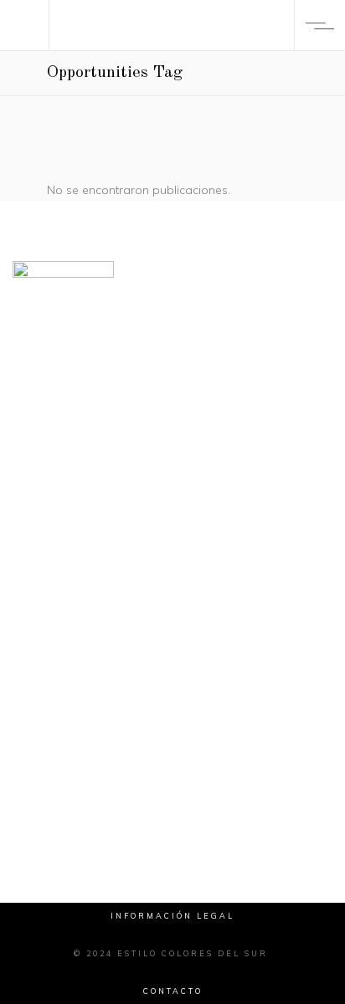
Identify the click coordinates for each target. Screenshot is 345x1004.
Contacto (173, 991)
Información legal (172, 915)
